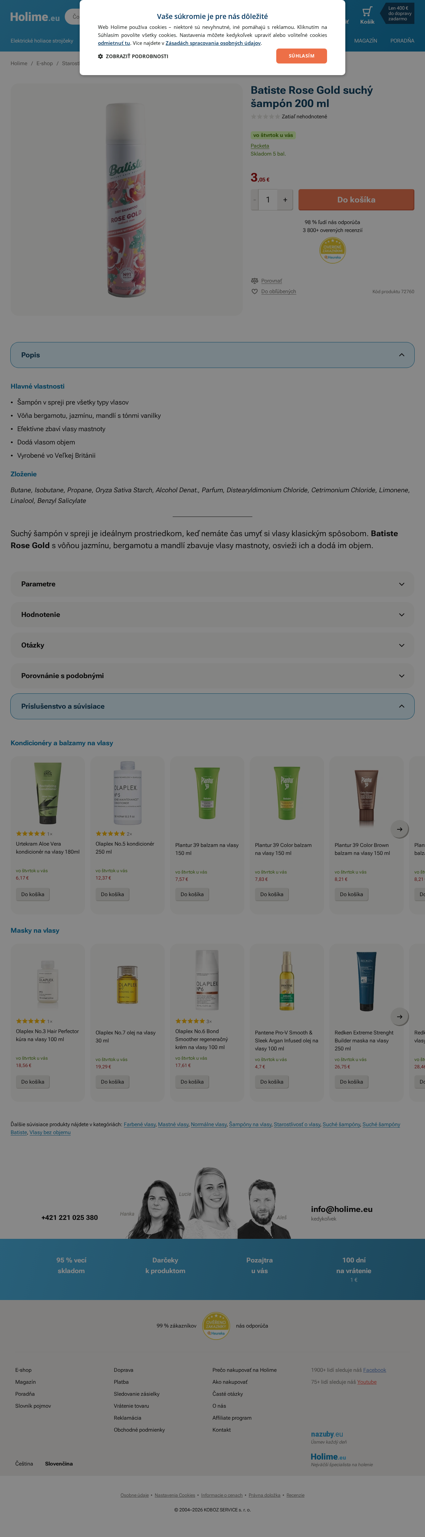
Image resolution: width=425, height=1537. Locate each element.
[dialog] (212, 37)
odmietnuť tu (114, 43)
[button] (133, 56)
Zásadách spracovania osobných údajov (213, 43)
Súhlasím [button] (301, 56)
